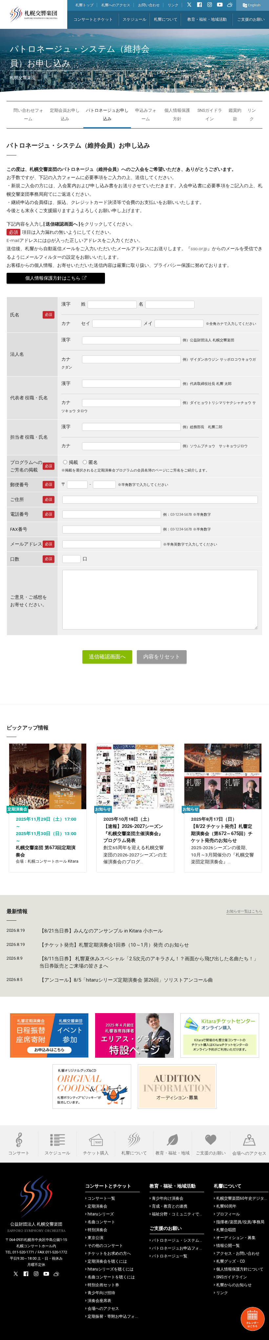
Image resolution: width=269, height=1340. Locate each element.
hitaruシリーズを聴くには (111, 1269)
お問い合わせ (149, 5)
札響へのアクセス (115, 5)
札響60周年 (226, 1206)
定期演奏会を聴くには (107, 1261)
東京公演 (95, 1237)
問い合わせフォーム (28, 114)
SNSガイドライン (209, 114)
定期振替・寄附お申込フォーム (115, 1316)
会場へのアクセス (103, 1308)
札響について (165, 19)
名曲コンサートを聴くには (111, 1277)
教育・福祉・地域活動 (207, 19)
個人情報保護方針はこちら (52, 278)
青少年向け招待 (101, 1292)
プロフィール (228, 1214)
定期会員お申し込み (65, 114)
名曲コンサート (101, 1222)
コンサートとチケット (93, 19)
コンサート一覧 (101, 1198)
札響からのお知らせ (234, 1285)
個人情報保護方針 (177, 114)
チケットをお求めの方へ (109, 1253)
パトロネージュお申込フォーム (179, 1248)
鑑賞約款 (235, 114)
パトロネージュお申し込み (107, 114)
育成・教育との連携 (169, 1206)
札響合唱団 (226, 1230)
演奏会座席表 (99, 1300)
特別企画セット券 (103, 1285)
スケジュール (134, 19)
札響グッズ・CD (230, 1261)
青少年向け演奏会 (167, 1198)
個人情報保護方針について (239, 1269)
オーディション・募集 (236, 1237)
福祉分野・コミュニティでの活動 (181, 1214)
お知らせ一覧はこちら (244, 911)
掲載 (73, 462)
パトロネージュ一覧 (169, 1256)
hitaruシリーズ (101, 1214)
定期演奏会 (97, 1206)
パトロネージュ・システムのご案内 (183, 1240)
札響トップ (84, 5)
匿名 (93, 462)
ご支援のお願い (251, 19)
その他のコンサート (105, 1245)
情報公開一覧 (228, 1245)
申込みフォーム (145, 114)
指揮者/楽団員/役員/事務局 (240, 1222)
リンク (173, 5)
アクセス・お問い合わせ (237, 1253)
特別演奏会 (97, 1230)
